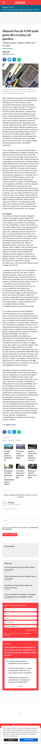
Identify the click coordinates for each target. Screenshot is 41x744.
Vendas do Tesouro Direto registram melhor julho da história (32, 456)
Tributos (18, 440)
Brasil (4, 440)
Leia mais (20, 713)
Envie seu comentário (10, 534)
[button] (4, 2)
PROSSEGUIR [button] (28, 740)
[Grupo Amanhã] (19, 2)
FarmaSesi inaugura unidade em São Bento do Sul (8, 456)
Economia (11, 440)
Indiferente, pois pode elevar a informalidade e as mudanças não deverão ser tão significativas (19, 680)
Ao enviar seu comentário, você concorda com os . (20, 528)
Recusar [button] (10, 740)
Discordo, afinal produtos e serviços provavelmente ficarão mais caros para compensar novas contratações (20, 671)
